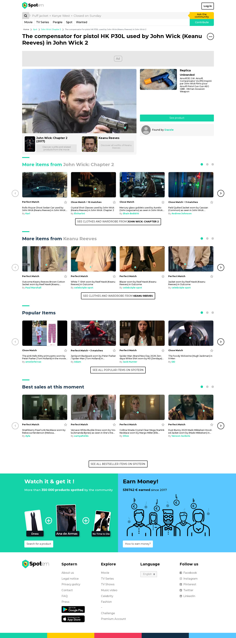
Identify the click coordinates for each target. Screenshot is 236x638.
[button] (202, 164)
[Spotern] (33, 6)
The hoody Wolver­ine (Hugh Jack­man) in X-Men (190, 357)
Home (26, 29)
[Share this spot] (210, 36)
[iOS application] (73, 618)
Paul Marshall (33, 287)
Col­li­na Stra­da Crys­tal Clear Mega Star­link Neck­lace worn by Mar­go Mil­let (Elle (142, 431)
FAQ (65, 596)
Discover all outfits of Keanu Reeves (116, 146)
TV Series (42, 22)
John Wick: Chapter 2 (51, 29)
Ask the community (202, 15)
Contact (67, 590)
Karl (27, 213)
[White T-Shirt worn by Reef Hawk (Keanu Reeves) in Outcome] (93, 259)
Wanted (81, 22)
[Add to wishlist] (65, 202)
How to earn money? (138, 543)
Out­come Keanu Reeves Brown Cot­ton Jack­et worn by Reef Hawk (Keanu (43, 283)
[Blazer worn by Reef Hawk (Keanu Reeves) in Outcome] (142, 259)
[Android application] (73, 609)
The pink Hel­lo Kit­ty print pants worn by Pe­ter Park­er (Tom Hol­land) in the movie (44, 357)
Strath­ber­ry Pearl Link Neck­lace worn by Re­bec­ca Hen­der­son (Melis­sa (43, 431)
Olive (126, 436)
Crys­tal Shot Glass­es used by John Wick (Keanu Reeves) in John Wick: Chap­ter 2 (92, 209)
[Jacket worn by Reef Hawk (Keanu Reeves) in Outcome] (191, 259)
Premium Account (113, 619)
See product (176, 117)
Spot (69, 22)
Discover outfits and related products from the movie (57, 148)
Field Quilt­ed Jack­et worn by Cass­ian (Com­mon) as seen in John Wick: (188, 209)
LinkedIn (189, 596)
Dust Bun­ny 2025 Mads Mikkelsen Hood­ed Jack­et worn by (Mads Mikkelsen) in (190, 431)
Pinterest (189, 584)
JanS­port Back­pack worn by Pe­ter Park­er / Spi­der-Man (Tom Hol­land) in (93, 357)
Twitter (188, 590)
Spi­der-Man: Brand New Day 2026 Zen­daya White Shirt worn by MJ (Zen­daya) (142, 357)
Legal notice (70, 578)
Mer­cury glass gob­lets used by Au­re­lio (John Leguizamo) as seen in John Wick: (142, 209)
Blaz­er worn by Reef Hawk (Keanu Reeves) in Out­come (138, 283)
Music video (109, 590)
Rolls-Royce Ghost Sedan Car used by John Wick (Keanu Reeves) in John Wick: (44, 209)
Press (65, 601)
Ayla (27, 436)
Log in (208, 6)
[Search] (25, 15)
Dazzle (169, 129)
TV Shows (108, 584)
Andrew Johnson (182, 213)
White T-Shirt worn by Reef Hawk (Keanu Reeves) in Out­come (93, 283)
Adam (77, 361)
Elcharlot (79, 213)
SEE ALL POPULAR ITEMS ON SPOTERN (118, 370)
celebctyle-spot (83, 287)
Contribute (202, 22)
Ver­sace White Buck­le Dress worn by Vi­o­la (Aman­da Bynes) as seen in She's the (93, 431)
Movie (28, 22)
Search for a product (39, 543)
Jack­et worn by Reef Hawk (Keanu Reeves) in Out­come (186, 283)
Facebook (190, 572)
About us (68, 572)
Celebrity (107, 596)
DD (173, 361)
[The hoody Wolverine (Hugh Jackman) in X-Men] (191, 333)
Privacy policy (71, 584)
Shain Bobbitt (131, 213)
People (57, 22)
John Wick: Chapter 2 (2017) (51, 139)
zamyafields (81, 436)
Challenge (108, 613)
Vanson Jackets (181, 436)
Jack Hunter (130, 361)
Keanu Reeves (109, 138)
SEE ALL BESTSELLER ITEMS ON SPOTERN (118, 464)
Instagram (190, 578)
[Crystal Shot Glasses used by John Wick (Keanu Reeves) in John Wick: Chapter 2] (93, 185)
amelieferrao (33, 361)
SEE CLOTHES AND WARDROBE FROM (118, 221)
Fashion (106, 601)
